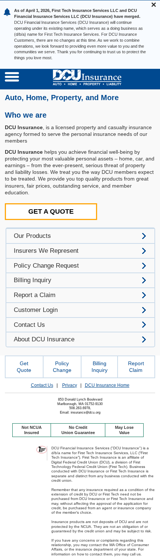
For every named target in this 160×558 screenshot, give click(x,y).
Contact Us (42, 385)
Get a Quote (51, 211)
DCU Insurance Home (107, 385)
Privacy (69, 385)
